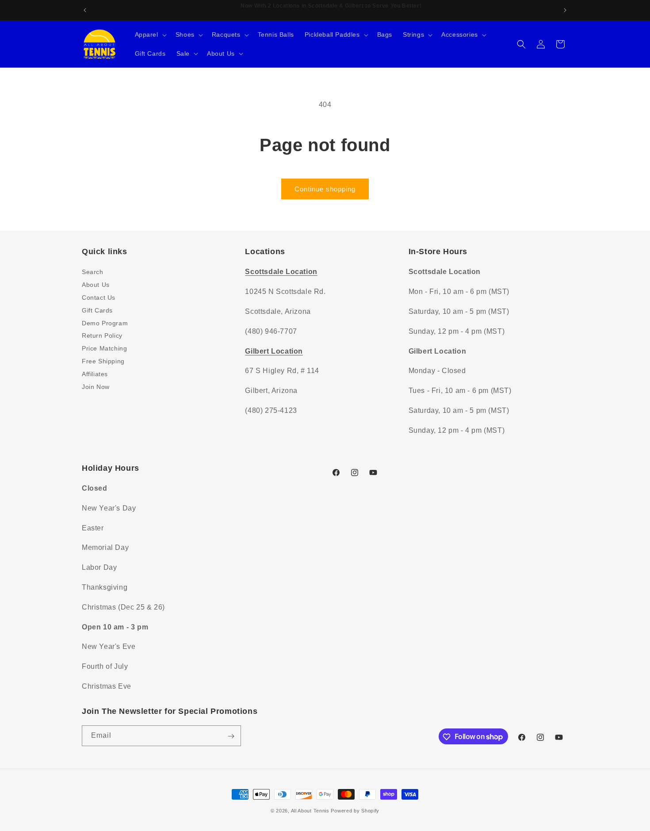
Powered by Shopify (355, 810)
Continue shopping (325, 189)
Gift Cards (97, 309)
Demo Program (105, 322)
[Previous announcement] (85, 10)
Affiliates (95, 373)
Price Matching (104, 348)
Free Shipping (103, 360)
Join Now (96, 386)
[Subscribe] (231, 736)
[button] (150, 34)
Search (92, 271)
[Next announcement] (565, 10)
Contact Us (98, 297)
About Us (96, 284)
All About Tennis (310, 810)
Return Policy (102, 335)
